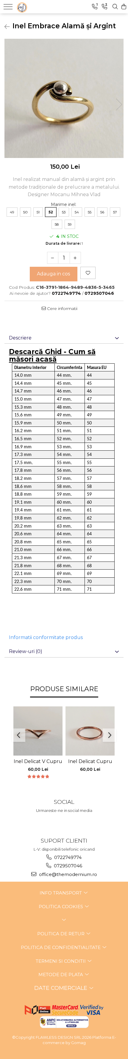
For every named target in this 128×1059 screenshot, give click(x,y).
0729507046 (67, 866)
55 (89, 212)
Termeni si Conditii (61, 961)
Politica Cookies (61, 906)
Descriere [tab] (20, 338)
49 (12, 212)
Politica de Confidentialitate (61, 947)
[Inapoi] (4, 26)
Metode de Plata (61, 974)
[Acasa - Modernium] (34, 6)
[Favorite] (88, 273)
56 (102, 212)
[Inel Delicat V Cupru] (38, 731)
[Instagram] (64, 822)
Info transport (61, 893)
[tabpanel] (64, 98)
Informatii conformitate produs (46, 637)
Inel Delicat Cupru (90, 761)
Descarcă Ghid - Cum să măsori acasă (52, 355)
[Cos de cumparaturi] (124, 6)
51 (38, 212)
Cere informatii (61, 308)
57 (115, 212)
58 (57, 224)
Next (119, 104)
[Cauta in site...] (115, 6)
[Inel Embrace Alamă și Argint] (64, 98)
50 (25, 212)
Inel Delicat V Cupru (38, 761)
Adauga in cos (53, 274)
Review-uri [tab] (25, 651)
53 (64, 212)
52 (51, 212)
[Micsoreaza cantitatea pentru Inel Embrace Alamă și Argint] (52, 258)
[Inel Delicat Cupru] (90, 731)
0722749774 (67, 857)
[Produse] (8, 6)
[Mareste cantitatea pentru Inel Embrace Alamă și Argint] (75, 258)
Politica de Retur (61, 933)
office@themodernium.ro (67, 874)
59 (70, 224)
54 (77, 212)
